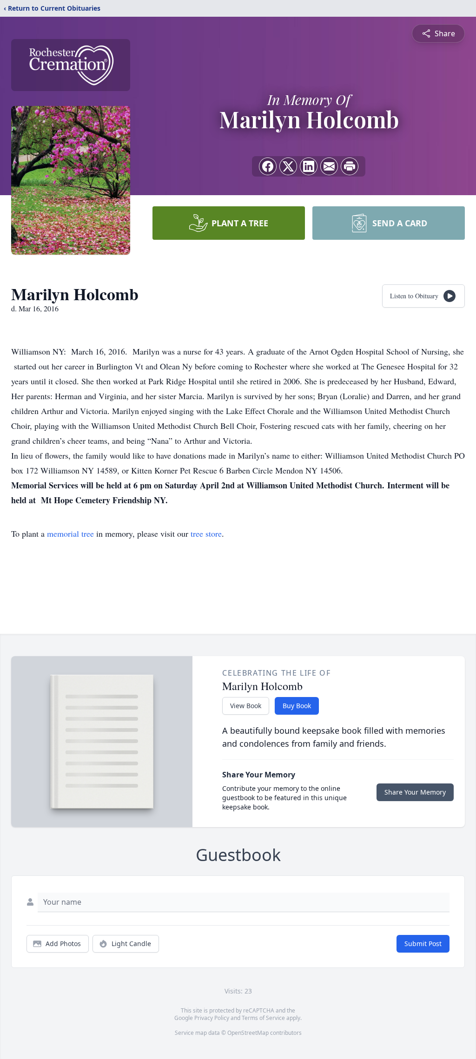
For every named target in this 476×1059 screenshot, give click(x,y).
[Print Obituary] (349, 166)
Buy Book (297, 705)
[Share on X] (288, 166)
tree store (206, 533)
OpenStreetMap (248, 1033)
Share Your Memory (415, 792)
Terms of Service (263, 1018)
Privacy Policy (211, 1018)
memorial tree (70, 533)
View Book (245, 705)
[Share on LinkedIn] (308, 166)
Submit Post (423, 943)
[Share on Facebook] (267, 166)
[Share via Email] (329, 166)
